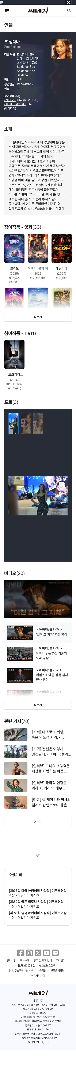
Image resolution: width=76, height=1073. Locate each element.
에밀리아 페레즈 (28, 895)
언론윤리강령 (57, 970)
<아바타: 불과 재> (15, 104)
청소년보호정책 (47, 965)
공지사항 (11, 960)
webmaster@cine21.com (42, 1038)
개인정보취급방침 (25, 965)
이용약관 (41, 970)
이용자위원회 (38, 975)
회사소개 (24, 960)
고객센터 (60, 960)
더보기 (38, 317)
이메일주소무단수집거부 (20, 970)
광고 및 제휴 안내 (43, 960)
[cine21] (38, 10)
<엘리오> (10, 100)
